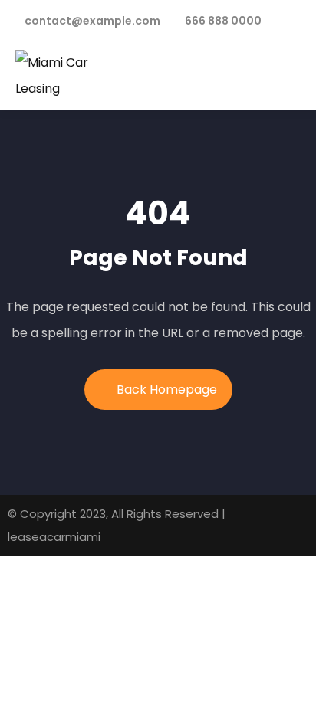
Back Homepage (167, 389)
